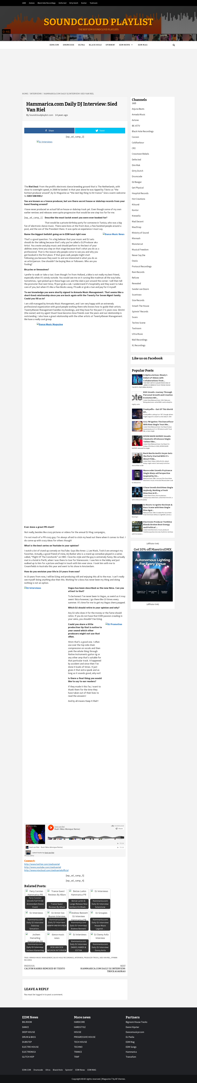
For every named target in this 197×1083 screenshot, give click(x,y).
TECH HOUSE (80, 1041)
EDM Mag (130, 1041)
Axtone (32, 3)
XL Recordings (138, 345)
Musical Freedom (140, 249)
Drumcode (68, 45)
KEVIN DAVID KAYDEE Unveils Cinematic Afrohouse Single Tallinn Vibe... (157, 439)
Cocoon (135, 136)
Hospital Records (140, 193)
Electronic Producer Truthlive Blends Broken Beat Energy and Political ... (157, 524)
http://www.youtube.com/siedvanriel (42, 867)
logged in (40, 994)
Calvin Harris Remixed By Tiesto (44, 967)
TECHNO (78, 1046)
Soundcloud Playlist (98, 22)
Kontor (84, 3)
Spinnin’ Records (140, 311)
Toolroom (93, 3)
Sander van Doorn (140, 289)
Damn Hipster (132, 1027)
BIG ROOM (27, 1022)
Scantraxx (137, 294)
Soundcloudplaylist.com (41, 114)
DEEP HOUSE (28, 1032)
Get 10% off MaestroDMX (153, 549)
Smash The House (140, 305)
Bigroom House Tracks (136, 1022)
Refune (135, 277)
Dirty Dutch (73, 3)
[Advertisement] (98, 69)
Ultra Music (137, 334)
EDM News (124, 45)
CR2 (133, 148)
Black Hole (95, 45)
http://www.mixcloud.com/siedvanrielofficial (46, 870)
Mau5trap (136, 227)
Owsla (135, 260)
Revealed (136, 283)
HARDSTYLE (80, 1027)
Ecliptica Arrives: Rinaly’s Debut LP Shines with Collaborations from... (155, 378)
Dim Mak (136, 165)
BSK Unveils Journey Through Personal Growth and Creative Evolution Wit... (158, 395)
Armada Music (138, 114)
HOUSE (77, 1032)
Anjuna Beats (138, 108)
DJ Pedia (130, 1037)
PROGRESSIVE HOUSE (84, 1037)
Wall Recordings (139, 339)
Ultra (81, 45)
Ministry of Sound (140, 232)
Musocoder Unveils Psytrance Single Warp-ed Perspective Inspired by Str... (157, 473)
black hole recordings (63, 957)
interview (79, 957)
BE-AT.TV (136, 125)
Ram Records (138, 272)
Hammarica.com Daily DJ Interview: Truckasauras (103, 969)
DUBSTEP (27, 1041)
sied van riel (105, 957)
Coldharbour (138, 142)
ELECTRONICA (29, 1051)
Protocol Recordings (142, 266)
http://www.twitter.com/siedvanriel (42, 864)
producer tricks (91, 957)
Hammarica (131, 1051)
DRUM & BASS (29, 1037)
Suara (134, 317)
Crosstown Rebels (140, 153)
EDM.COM (54, 45)
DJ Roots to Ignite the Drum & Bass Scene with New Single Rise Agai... (157, 507)
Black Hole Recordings (47, 3)
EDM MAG (143, 45)
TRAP (76, 1056)
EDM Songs (131, 1046)
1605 (24, 3)
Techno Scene (138, 322)
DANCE (25, 1027)
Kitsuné (135, 204)
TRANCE (78, 1051)
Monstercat (137, 243)
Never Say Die (138, 255)
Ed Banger (137, 182)
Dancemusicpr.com (135, 1032)
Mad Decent (138, 221)
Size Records (138, 300)
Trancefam (131, 1056)
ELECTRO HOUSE (30, 1046)
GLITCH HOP (28, 1056)
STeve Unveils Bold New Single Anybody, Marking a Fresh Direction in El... (158, 490)
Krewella (136, 215)
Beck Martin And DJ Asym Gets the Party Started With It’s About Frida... (157, 456)
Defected (62, 3)
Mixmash (136, 238)
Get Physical (138, 187)
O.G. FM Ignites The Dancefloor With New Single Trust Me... (158, 423)
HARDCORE (79, 1022)
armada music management (41, 957)
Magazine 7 (107, 1079)
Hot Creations (138, 198)
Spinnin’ (110, 45)
